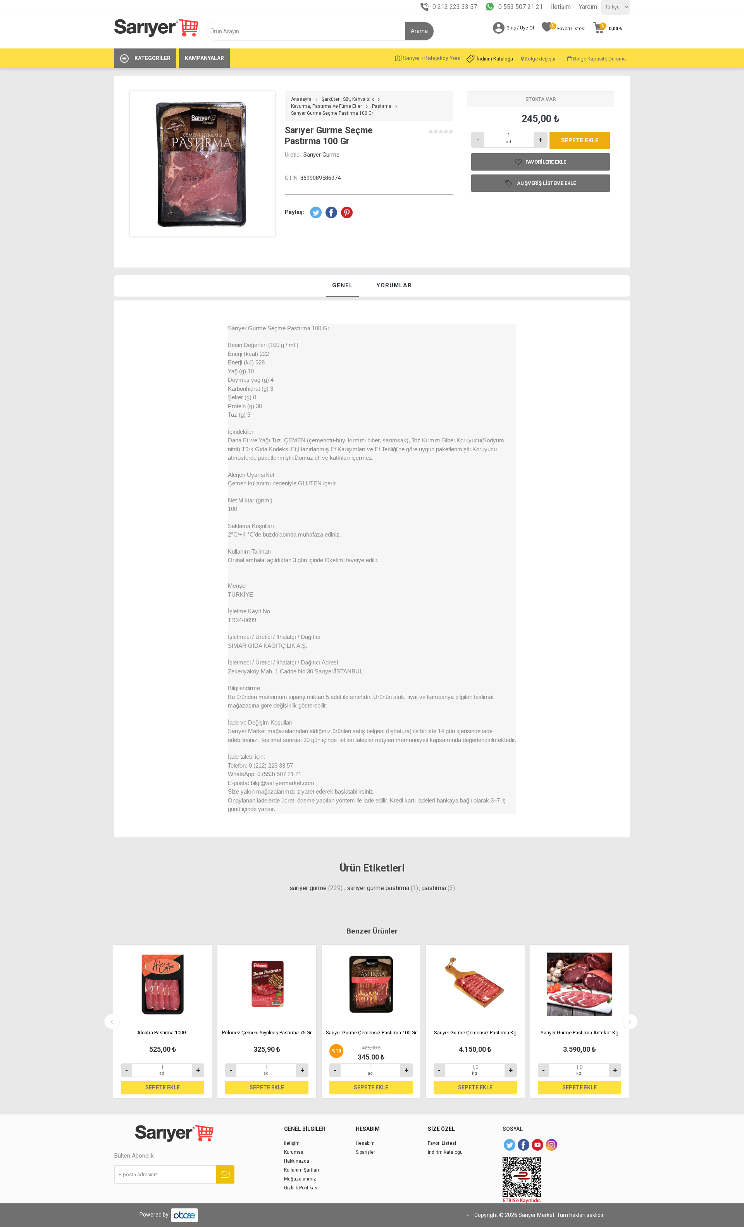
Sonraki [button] (630, 1021)
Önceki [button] (112, 1021)
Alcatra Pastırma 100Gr (162, 1032)
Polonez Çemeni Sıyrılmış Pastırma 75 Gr (267, 1032)
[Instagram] (551, 1145)
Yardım (588, 6)
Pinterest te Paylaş (347, 212)
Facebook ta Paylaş (331, 212)
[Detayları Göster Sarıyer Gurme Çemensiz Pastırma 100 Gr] (371, 984)
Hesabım (365, 1143)
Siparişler (365, 1152)
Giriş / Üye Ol (520, 28)
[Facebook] (523, 1145)
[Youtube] (537, 1145)
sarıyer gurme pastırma (378, 888)
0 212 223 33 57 (454, 6)
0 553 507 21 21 (520, 6)
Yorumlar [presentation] (394, 285)
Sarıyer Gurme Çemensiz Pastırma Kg (475, 1032)
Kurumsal (294, 1152)
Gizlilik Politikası (301, 1188)
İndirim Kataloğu (495, 59)
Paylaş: (294, 212)
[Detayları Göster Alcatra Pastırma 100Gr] (162, 984)
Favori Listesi (442, 1143)
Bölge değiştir (540, 59)
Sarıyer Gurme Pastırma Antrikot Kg (579, 1032)
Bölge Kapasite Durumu (599, 59)
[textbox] (309, 31)
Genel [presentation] (342, 285)
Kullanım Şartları (301, 1170)
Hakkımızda (296, 1161)
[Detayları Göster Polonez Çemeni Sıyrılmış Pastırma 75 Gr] (266, 984)
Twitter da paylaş (316, 212)
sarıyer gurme (308, 888)
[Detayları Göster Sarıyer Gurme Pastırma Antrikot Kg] (579, 984)
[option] (162, 1022)
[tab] (342, 286)
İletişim (561, 6)
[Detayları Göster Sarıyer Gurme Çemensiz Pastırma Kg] (475, 984)
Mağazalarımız (300, 1179)
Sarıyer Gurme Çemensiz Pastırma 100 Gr (371, 1032)
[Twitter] (509, 1145)
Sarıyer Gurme (321, 154)
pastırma (434, 888)
